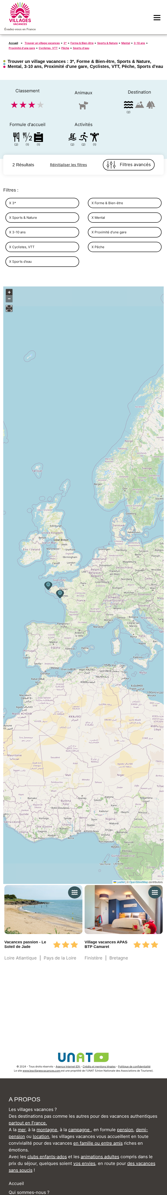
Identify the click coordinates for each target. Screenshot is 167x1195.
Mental (125, 43)
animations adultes (100, 1156)
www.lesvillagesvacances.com (42, 1070)
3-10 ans (139, 43)
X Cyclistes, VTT (22, 247)
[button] (60, 594)
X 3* (12, 203)
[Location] (38, 137)
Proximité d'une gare (22, 48)
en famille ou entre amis (98, 1143)
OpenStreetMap (138, 882)
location (41, 1136)
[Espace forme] (94, 137)
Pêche (65, 48)
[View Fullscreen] (9, 308)
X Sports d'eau (20, 261)
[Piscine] (72, 137)
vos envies (84, 1163)
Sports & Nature (107, 43)
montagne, (47, 1129)
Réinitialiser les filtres (68, 165)
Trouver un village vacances (42, 43)
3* (65, 43)
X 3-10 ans (17, 232)
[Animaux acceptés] (83, 107)
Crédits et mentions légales (99, 1066)
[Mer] (128, 105)
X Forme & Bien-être (107, 203)
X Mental (98, 217)
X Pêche (98, 247)
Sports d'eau (81, 48)
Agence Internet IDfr (68, 1066)
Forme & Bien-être (82, 43)
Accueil (13, 43)
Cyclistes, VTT (48, 48)
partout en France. (28, 1123)
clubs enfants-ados (47, 1156)
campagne (79, 1129)
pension (125, 1129)
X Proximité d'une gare (109, 232)
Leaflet (120, 882)
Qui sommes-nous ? (29, 1192)
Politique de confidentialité (134, 1066)
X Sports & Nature (23, 217)
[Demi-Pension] (27, 137)
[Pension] (16, 137)
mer (21, 1129)
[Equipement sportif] (83, 137)
